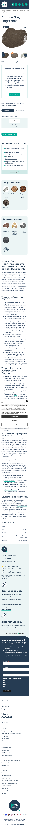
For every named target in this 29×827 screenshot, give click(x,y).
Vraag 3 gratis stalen (11, 159)
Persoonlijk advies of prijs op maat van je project (15, 162)
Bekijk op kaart (6, 609)
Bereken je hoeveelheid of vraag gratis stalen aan (14, 69)
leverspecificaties (22, 505)
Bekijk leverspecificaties (8, 105)
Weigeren (14, 420)
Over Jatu (4, 728)
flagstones (17, 334)
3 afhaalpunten (9, 156)
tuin (13, 274)
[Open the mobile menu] (26, 4)
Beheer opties (14, 425)
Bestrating (8, 10)
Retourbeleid (5, 738)
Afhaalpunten (5, 706)
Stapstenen (15, 10)
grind (15, 394)
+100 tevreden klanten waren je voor (14, 166)
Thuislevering (6, 110)
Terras (5, 680)
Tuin (5, 684)
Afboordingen (7, 686)
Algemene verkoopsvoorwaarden (11, 733)
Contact (3, 704)
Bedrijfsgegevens (6, 736)
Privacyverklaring (8, 819)
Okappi (22, 824)
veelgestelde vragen (11, 627)
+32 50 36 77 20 (8, 559)
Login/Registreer (14, 94)
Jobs (2, 726)
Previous (3, 55)
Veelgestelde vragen (7, 709)
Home (3, 10)
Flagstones (22, 10)
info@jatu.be (11, 561)
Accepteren (14, 416)
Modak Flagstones (9, 480)
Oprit (5, 682)
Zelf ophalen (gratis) (20, 110)
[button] (27, 401)
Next (25, 55)
